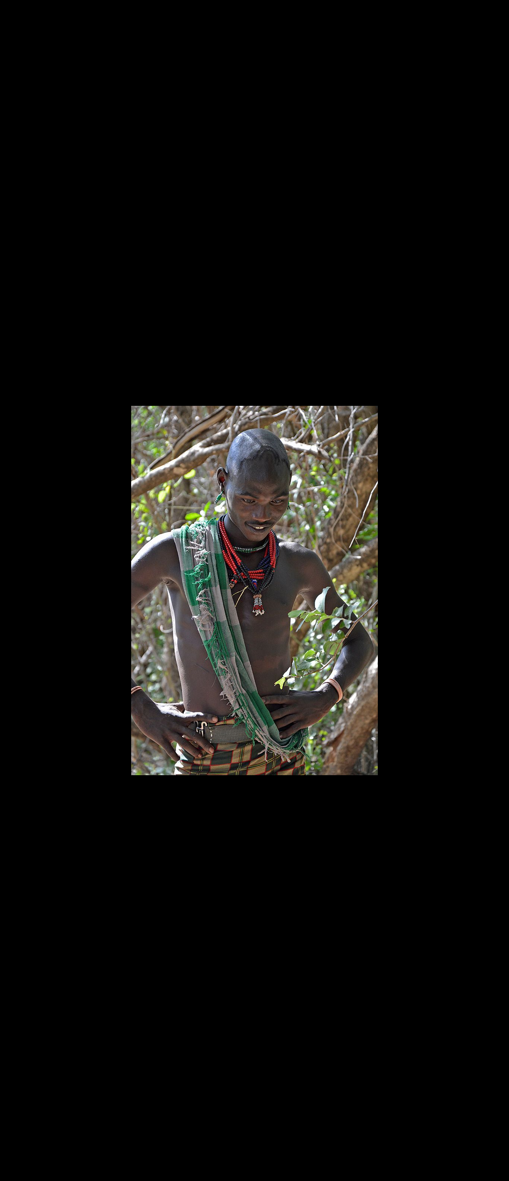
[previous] (13, 579)
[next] (496, 579)
